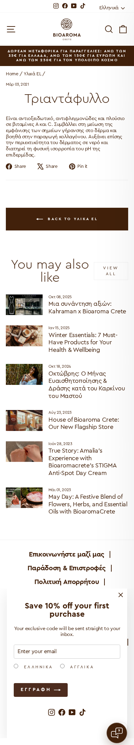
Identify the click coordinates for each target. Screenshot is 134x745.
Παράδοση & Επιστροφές (66, 568)
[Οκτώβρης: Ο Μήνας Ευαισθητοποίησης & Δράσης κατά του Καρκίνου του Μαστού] (24, 374)
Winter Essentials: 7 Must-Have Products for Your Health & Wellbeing (82, 342)
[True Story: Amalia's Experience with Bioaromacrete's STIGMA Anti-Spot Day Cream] (24, 451)
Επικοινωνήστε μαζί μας (66, 554)
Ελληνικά (37, 667)
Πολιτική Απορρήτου (66, 582)
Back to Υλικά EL (72, 218)
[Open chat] (117, 733)
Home (12, 74)
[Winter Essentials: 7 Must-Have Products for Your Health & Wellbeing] (24, 335)
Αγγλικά (81, 667)
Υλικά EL (32, 74)
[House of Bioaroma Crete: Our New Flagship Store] (24, 420)
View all (111, 271)
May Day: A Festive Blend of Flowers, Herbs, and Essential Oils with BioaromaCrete (87, 504)
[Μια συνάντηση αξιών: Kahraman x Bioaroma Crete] (24, 304)
